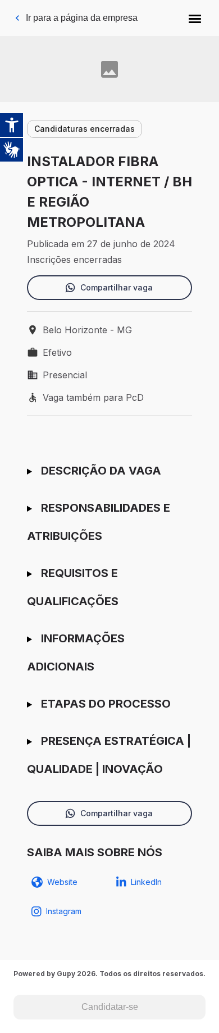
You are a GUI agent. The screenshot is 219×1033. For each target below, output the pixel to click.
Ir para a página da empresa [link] (82, 18)
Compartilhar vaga (116, 287)
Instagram (63, 911)
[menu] (195, 18)
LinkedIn (146, 882)
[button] (195, 18)
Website (62, 882)
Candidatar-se (109, 1007)
